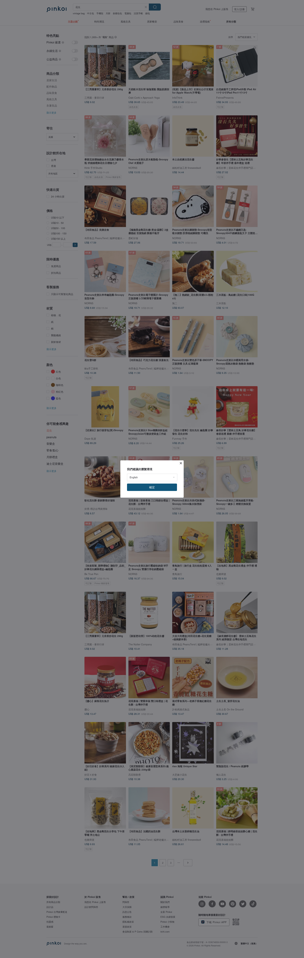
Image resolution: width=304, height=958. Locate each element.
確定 (152, 487)
